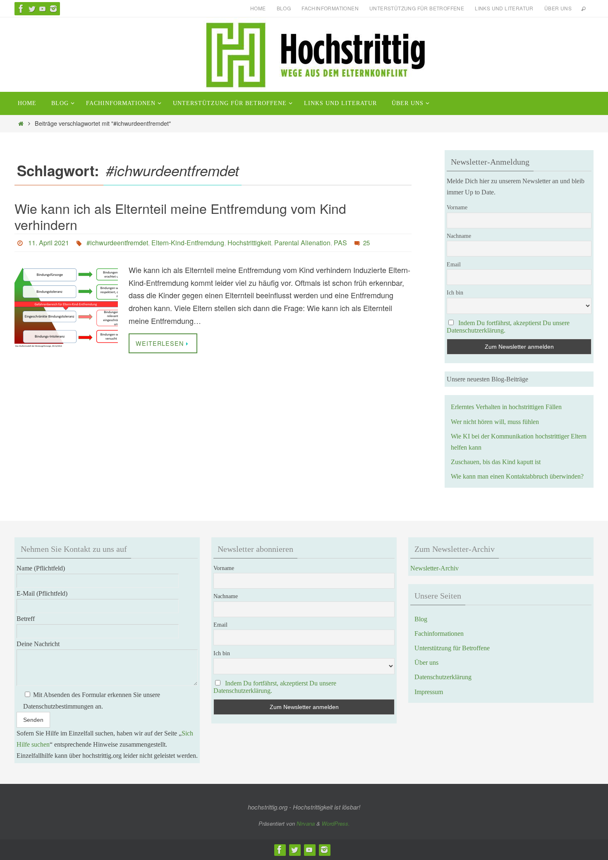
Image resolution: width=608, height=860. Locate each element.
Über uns (558, 8)
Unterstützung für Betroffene (416, 8)
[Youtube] (42, 8)
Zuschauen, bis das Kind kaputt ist (496, 461)
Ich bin (455, 293)
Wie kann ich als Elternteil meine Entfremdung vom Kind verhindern (180, 216)
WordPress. (336, 823)
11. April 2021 (48, 242)
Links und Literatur (504, 8)
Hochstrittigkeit (249, 242)
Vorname (457, 207)
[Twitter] (31, 8)
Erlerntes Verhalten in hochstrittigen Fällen (506, 406)
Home (258, 8)
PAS (340, 242)
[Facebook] (21, 8)
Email (454, 264)
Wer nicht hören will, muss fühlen (495, 421)
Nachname (459, 236)
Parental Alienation (302, 242)
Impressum (428, 691)
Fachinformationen (330, 8)
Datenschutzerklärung (443, 676)
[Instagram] (53, 8)
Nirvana (306, 823)
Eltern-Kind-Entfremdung (187, 242)
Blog (284, 8)
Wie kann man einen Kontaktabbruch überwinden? (517, 476)
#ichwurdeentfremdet (117, 242)
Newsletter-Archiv (434, 568)
